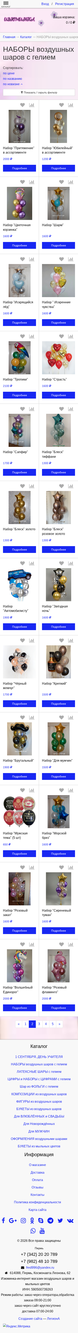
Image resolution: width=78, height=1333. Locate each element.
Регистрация (64, 4)
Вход (45, 4)
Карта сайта (37, 1210)
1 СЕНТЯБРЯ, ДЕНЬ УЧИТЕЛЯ (39, 1057)
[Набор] (19, 126)
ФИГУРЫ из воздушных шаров (39, 1101)
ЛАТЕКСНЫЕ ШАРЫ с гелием (39, 1071)
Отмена (19, 390)
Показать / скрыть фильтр (40, 92)
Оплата (37, 1180)
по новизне (11, 84)
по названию (12, 78)
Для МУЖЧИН (39, 1131)
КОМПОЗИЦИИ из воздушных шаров (39, 1094)
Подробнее (19, 168)
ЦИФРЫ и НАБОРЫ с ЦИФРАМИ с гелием (39, 1079)
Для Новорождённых (39, 1124)
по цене (9, 73)
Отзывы (37, 1187)
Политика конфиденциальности (37, 1202)
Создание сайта (30, 1318)
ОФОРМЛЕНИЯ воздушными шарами (39, 1139)
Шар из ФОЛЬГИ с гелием (39, 1086)
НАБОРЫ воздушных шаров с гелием (39, 1064)
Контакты (37, 1194)
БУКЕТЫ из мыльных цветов (39, 1146)
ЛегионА (53, 1318)
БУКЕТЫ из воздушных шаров (39, 1109)
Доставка (37, 1172)
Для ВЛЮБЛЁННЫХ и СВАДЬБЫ (39, 1116)
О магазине (37, 1165)
